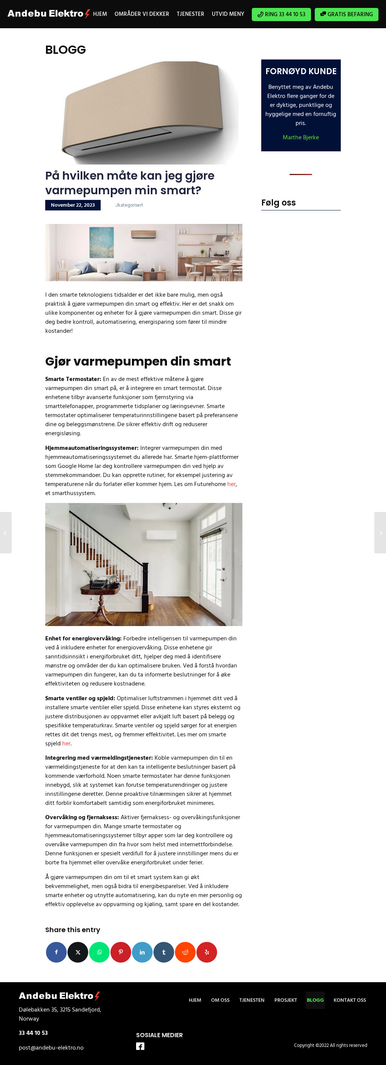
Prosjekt (285, 1000)
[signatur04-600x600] (142, 113)
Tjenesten (252, 1000)
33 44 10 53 (33, 1033)
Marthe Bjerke (301, 137)
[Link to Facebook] (140, 1047)
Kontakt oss (350, 1000)
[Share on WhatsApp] (99, 952)
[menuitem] (100, 14)
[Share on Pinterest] (120, 952)
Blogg (315, 1000)
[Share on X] (77, 952)
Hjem (195, 1000)
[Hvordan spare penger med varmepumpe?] (380, 532)
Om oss (220, 1000)
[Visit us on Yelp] (206, 952)
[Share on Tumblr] (163, 952)
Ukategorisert (129, 205)
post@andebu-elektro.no (51, 1048)
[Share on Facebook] (56, 952)
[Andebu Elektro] (49, 14)
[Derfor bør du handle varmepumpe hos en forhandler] (6, 532)
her (231, 484)
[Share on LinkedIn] (142, 952)
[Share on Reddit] (185, 952)
